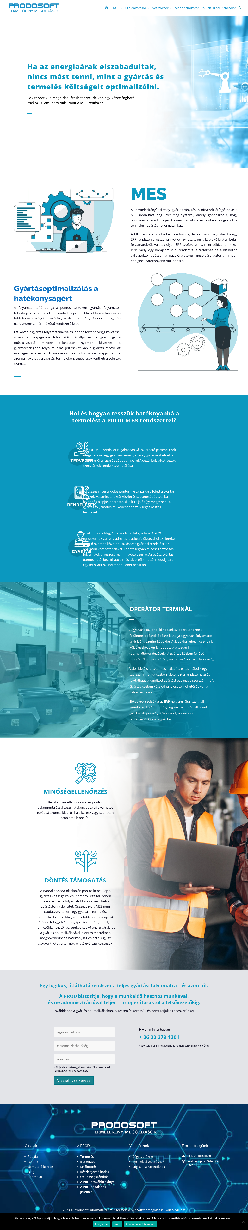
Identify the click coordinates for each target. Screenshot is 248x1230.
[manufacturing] (81, 555)
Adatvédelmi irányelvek (140, 1224)
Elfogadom (101, 1224)
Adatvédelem (175, 1210)
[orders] (81, 508)
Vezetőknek (160, 7)
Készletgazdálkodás (94, 1172)
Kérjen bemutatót (186, 7)
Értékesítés (88, 1167)
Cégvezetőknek (143, 1157)
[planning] (81, 464)
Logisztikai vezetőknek (149, 1167)
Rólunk (206, 7)
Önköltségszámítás (94, 1177)
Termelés (87, 1157)
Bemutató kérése (40, 1167)
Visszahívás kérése (73, 1080)
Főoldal (33, 1157)
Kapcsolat (229, 7)
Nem (117, 1224)
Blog (216, 7)
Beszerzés (87, 1162)
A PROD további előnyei (97, 1182)
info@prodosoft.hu (199, 1155)
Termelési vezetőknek (148, 1162)
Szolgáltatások (135, 7)
